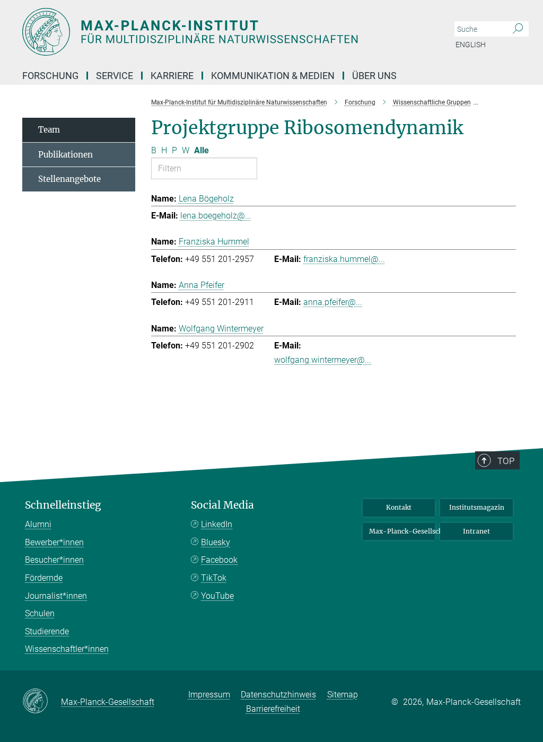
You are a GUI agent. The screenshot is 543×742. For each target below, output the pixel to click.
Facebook (219, 560)
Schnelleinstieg (63, 505)
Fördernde (44, 578)
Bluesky (215, 542)
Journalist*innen (56, 596)
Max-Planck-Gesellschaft (402, 531)
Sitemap (342, 694)
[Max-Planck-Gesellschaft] (41, 701)
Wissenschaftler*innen (67, 649)
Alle (201, 150)
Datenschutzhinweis (278, 694)
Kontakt (398, 507)
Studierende (47, 631)
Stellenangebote (69, 179)
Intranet (476, 531)
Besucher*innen (54, 560)
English (471, 44)
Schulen (40, 613)
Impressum (209, 694)
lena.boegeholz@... (215, 216)
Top (505, 461)
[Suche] (518, 29)
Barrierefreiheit (273, 709)
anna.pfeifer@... (332, 302)
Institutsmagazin (476, 507)
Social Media (222, 505)
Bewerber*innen (54, 542)
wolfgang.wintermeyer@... (322, 360)
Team (49, 130)
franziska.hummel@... (344, 259)
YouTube (217, 596)
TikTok (213, 578)
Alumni (38, 524)
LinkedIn (216, 524)
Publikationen (65, 155)
